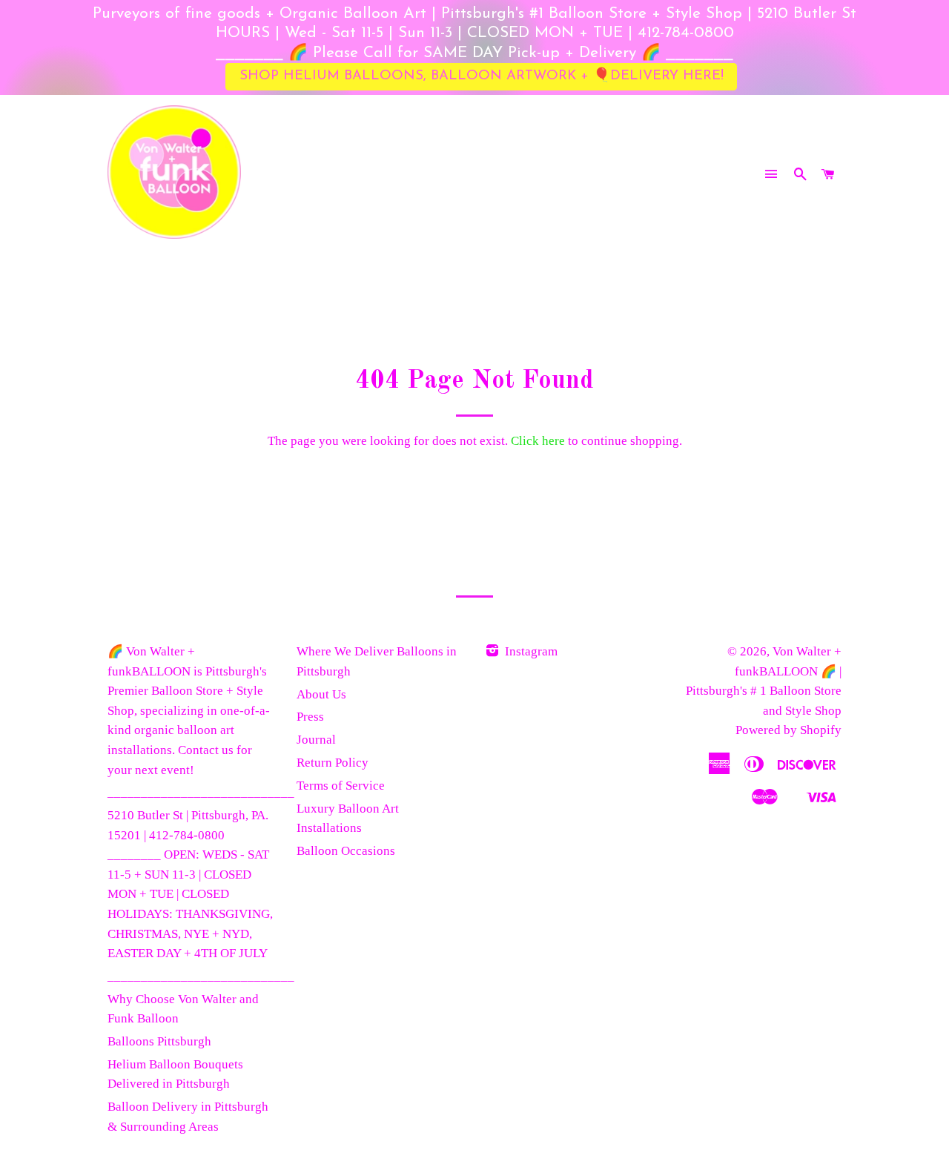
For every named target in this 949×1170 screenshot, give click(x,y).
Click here (538, 441)
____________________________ (201, 792)
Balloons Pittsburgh (159, 1041)
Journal (316, 740)
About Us (321, 694)
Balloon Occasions (346, 851)
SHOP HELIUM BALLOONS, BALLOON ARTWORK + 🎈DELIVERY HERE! (481, 76)
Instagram (530, 651)
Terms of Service (341, 786)
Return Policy (332, 763)
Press (310, 717)
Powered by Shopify (788, 730)
